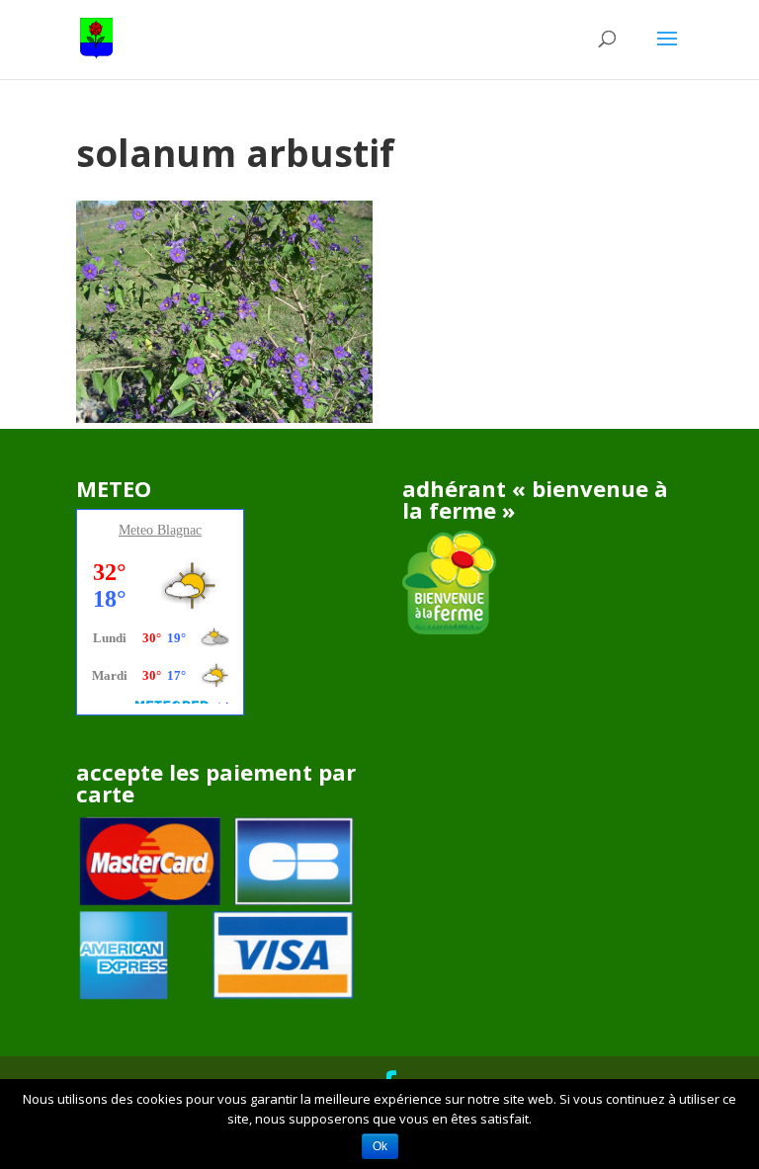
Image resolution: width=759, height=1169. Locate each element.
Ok (380, 1146)
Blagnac (179, 530)
